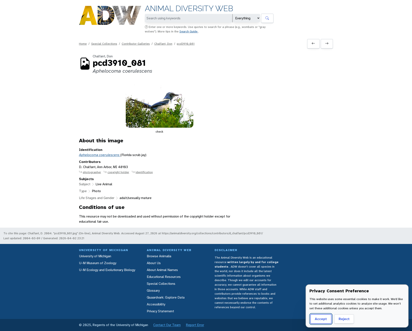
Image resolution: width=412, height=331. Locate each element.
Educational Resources (164, 276)
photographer (92, 172)
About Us (154, 263)
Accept (321, 319)
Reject (344, 319)
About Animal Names (162, 270)
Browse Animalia (159, 256)
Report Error (195, 325)
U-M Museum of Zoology (97, 263)
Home (83, 44)
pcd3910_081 (186, 44)
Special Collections (104, 44)
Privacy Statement (160, 311)
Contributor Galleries (136, 44)
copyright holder (118, 172)
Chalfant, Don (163, 44)
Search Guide (188, 31)
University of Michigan (95, 256)
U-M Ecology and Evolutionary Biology (107, 270)
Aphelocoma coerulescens (99, 155)
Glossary (153, 290)
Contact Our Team (167, 325)
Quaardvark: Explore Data (166, 297)
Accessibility (156, 304)
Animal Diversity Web (189, 8)
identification (144, 172)
